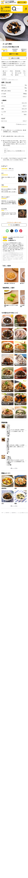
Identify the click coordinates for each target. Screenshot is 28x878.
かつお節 (3, 93)
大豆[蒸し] (3, 87)
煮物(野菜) (14, 512)
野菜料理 (7, 512)
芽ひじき (3, 85)
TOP (2, 512)
